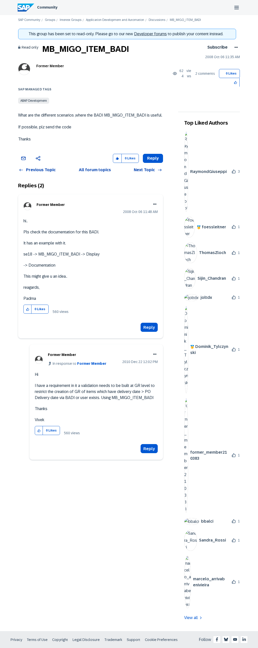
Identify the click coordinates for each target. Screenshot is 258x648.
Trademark (113, 640)
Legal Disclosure (86, 640)
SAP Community (29, 20)
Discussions (157, 20)
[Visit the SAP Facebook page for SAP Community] (217, 639)
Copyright (60, 640)
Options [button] (235, 47)
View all (191, 618)
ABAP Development (33, 100)
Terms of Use (37, 640)
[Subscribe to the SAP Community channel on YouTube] (235, 639)
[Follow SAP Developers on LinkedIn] (244, 639)
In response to (79, 364)
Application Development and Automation (115, 20)
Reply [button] (153, 158)
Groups (50, 20)
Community (47, 7)
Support (133, 640)
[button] (236, 82)
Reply (149, 327)
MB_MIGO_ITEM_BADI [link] (185, 20)
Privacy (16, 640)
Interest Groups (70, 20)
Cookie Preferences (161, 640)
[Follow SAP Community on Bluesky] (226, 639)
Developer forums (150, 34)
